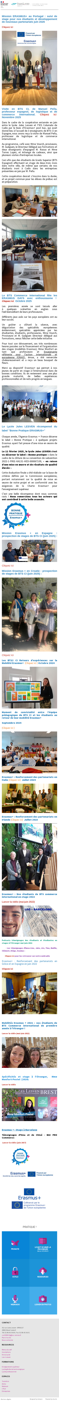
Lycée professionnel (9, 1372)
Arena (4, 1384)
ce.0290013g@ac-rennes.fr (11, 1335)
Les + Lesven (6, 1357)
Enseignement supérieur (10, 1367)
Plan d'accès (6, 1338)
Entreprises (6, 1391)
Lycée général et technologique (13, 1369)
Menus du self (7, 1350)
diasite (55, 1399)
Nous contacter (7, 1340)
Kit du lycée (6, 1355)
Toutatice (5, 1381)
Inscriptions (6, 1352)
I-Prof (4, 1389)
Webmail (5, 1386)
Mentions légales (6, 1399)
